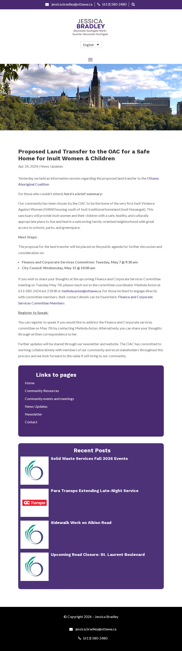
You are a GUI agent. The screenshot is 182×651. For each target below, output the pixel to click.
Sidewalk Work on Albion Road (81, 522)
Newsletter (33, 414)
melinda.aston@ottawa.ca (81, 291)
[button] (91, 44)
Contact (31, 422)
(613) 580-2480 (114, 4)
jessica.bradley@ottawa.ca (71, 4)
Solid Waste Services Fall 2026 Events (89, 458)
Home (29, 383)
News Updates (51, 166)
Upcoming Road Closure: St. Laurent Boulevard (98, 554)
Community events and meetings (49, 398)
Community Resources (42, 390)
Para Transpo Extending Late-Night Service (94, 490)
